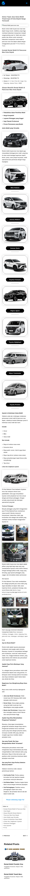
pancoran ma (5, 636)
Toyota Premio (15, 404)
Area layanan (7, 825)
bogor (19, 590)
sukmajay (20, 636)
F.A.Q (5, 827)
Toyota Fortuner (15, 279)
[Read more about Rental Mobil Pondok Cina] (15, 855)
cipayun (20, 634)
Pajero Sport (15, 311)
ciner (15, 634)
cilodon (4, 634)
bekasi (4, 592)
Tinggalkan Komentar (9, 866)
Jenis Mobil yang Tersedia (11, 817)
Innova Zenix (15, 248)
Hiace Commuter (15, 373)
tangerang (9, 592)
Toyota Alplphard (15, 342)
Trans (3, 46)
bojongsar (19, 632)
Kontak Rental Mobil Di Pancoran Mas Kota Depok (14, 810)
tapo (25, 636)
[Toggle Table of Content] (24, 806)
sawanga (13, 636)
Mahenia (22, 43)
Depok (18, 866)
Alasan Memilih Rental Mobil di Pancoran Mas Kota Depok (12, 814)
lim (25, 634)
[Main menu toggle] (27, 3)
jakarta (15, 590)
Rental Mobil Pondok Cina (13, 864)
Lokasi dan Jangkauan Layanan (13, 821)
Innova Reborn (15, 219)
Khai (18, 43)
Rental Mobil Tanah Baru (13, 874)
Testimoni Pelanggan (9, 823)
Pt (16, 43)
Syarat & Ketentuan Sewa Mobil (13, 819)
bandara (19, 592)
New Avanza (15, 188)
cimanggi (10, 634)
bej (15, 632)
